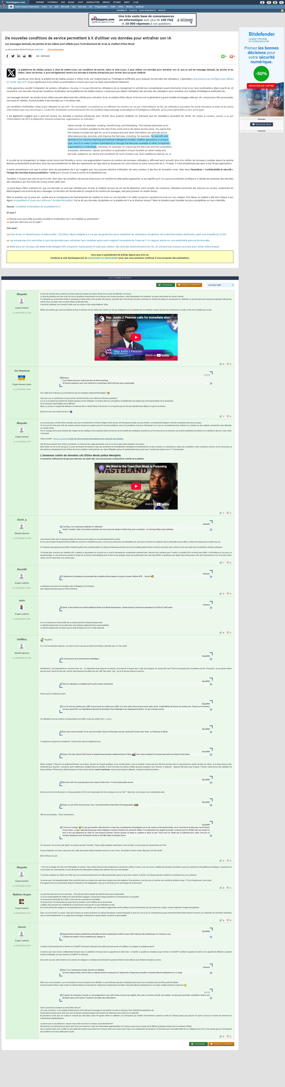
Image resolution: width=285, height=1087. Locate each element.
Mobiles (129, 7)
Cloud (44, 7)
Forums (39, 2)
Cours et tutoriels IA (147, 10)
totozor (22, 927)
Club (135, 2)
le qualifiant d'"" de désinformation (43, 200)
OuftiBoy (22, 639)
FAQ (63, 2)
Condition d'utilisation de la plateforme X (38, 206)
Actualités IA (122, 10)
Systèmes (140, 7)
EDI (90, 7)
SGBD (113, 7)
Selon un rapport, (88, 439)
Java (73, 7)
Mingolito (22, 294)
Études (117, 2)
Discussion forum (263, 124)
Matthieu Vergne (22, 894)
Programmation (101, 7)
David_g (22, 519)
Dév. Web (82, 7)
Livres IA (161, 10)
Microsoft (65, 7)
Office (120, 7)
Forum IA (133, 10)
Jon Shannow (22, 371)
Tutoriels (52, 2)
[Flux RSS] (282, 10)
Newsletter (92, 2)
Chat (80, 2)
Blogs (71, 2)
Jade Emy (39, 50)
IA (51, 7)
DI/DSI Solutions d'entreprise (27, 7)
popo (22, 600)
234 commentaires (56, 50)
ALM (56, 7)
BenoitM (22, 569)
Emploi (106, 2)
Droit (127, 2)
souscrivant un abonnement (103, 258)
